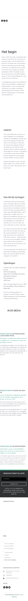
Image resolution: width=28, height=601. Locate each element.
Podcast (7, 555)
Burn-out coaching (9, 543)
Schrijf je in (14, 484)
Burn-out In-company (10, 560)
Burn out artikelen (9, 546)
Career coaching (9, 552)
